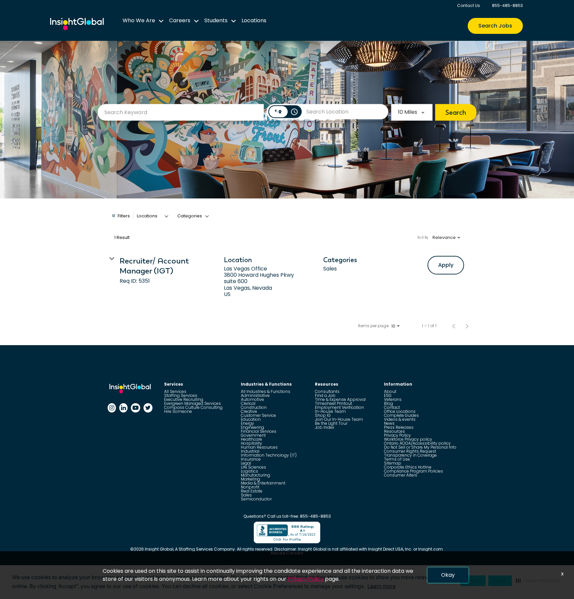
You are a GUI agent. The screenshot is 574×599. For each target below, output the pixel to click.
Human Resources (259, 447)
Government (253, 435)
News (389, 423)
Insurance (251, 459)
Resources (394, 431)
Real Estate (251, 491)
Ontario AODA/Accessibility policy (417, 443)
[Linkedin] (123, 407)
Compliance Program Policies (413, 471)
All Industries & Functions (265, 391)
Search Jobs (495, 26)
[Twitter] (148, 407)
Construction (254, 407)
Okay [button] (448, 575)
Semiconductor (256, 499)
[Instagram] (112, 407)
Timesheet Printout (333, 403)
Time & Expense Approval (340, 399)
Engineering (252, 427)
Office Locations (400, 411)
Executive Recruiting (183, 399)
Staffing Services (180, 395)
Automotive (252, 399)
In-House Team (330, 411)
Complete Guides (401, 415)
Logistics (249, 471)
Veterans (393, 399)
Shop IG (323, 415)
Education (251, 419)
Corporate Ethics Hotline (407, 467)
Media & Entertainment (263, 483)
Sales (246, 495)
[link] (287, 277)
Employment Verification (339, 407)
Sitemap (392, 463)
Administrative (255, 395)
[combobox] (180, 112)
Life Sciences (253, 467)
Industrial (250, 451)
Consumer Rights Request (410, 451)
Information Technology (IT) (269, 455)
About (390, 391)
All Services (175, 391)
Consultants (327, 391)
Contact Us (468, 5)
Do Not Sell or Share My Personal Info (420, 447)
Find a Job (325, 395)
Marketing (250, 479)
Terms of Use (397, 459)
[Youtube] (135, 407)
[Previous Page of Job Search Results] (453, 326)
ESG (388, 395)
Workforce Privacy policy (408, 439)
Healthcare (251, 439)
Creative (249, 411)
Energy (247, 423)
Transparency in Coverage (410, 455)
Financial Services (258, 431)
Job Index (324, 427)
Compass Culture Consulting (193, 407)
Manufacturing (255, 475)
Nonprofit (250, 487)
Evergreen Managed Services (192, 403)
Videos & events (400, 419)
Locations (253, 20)
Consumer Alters (400, 475)
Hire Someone (178, 411)
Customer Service (258, 415)
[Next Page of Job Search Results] (467, 326)
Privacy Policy (397, 435)
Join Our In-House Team (339, 419)
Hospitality (251, 443)
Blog (388, 403)
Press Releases (399, 427)
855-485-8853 (507, 5)
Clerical (248, 403)
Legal (246, 463)
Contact (392, 407)
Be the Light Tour (331, 423)
